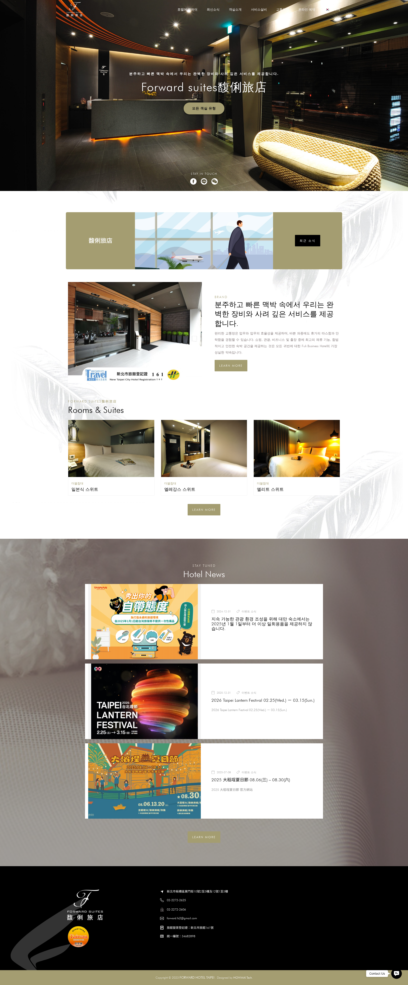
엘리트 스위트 (270, 489)
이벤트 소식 (249, 611)
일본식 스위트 (84, 489)
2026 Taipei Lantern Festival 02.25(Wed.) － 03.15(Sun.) (262, 700)
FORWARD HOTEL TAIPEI (197, 977)
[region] (204, 95)
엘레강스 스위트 (179, 489)
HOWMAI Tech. (243, 977)
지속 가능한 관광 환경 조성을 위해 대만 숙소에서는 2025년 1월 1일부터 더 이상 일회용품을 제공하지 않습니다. (261, 623)
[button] (396, 973)
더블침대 (77, 483)
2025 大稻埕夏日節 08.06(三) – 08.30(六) (250, 779)
